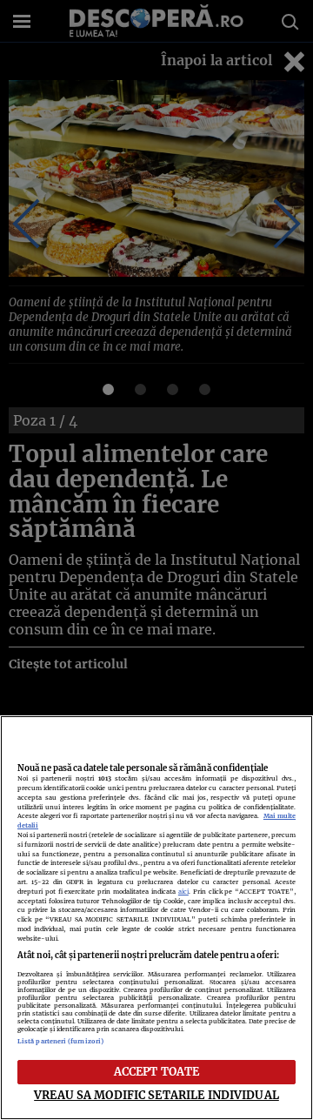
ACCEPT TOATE (157, 1071)
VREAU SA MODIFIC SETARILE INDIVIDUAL (156, 1095)
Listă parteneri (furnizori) (60, 1041)
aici (183, 891)
